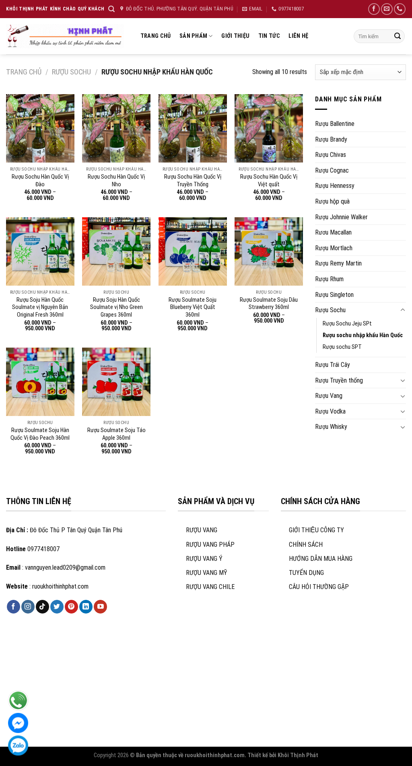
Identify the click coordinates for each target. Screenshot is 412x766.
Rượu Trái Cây (332, 365)
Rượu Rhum (329, 279)
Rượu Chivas (330, 155)
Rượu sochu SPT (342, 347)
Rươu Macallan (333, 232)
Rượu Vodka (330, 411)
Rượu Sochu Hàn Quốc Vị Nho (116, 180)
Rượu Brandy (331, 139)
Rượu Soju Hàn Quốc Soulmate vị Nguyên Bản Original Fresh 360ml (40, 307)
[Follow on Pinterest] (71, 607)
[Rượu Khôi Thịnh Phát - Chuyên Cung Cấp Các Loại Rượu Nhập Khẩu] (65, 36)
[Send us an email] (387, 9)
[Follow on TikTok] (42, 607)
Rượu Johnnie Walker (341, 217)
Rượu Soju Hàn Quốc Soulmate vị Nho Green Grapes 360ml (116, 307)
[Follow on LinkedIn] (86, 607)
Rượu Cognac (332, 170)
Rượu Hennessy (334, 185)
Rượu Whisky (331, 426)
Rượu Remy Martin (338, 263)
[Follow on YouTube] (100, 607)
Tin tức (269, 36)
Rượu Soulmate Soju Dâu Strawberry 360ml (269, 304)
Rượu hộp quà (332, 201)
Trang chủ (155, 36)
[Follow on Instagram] (28, 607)
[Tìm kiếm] (111, 9)
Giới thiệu (235, 36)
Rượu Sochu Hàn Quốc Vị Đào (40, 180)
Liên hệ (298, 36)
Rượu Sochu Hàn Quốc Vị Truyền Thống (192, 180)
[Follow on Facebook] (374, 9)
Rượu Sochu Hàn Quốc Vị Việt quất (268, 180)
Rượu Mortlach (333, 248)
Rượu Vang (328, 395)
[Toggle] (403, 310)
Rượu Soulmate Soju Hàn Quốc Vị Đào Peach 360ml (40, 434)
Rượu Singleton (334, 295)
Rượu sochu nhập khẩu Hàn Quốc (363, 335)
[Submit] (397, 36)
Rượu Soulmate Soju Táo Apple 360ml (116, 434)
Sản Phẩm (193, 36)
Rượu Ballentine (334, 124)
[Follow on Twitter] (57, 607)
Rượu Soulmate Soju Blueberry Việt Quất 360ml (192, 307)
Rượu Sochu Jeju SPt (347, 323)
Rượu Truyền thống (339, 380)
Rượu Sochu (71, 72)
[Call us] (400, 9)
